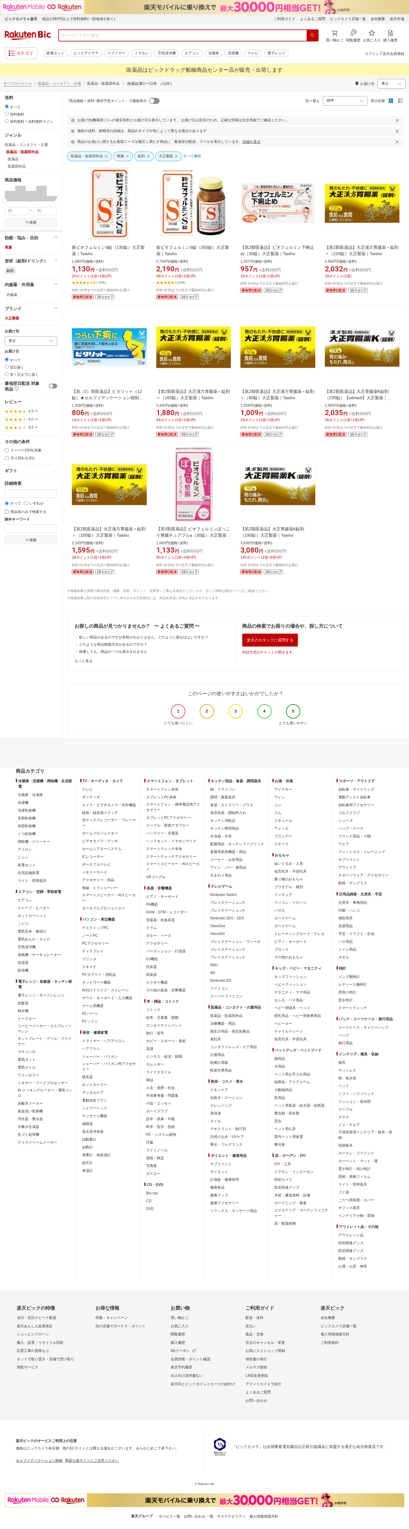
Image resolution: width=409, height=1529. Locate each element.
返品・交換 (254, 1334)
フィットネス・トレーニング (361, 852)
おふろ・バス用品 (288, 1000)
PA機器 (152, 904)
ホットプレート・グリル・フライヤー (45, 1041)
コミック (153, 1010)
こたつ (23, 923)
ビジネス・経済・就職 (164, 1056)
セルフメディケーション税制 (39, 1460)
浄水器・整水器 (30, 1119)
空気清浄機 (167, 53)
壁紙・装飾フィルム (354, 1177)
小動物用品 (283, 1090)
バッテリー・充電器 (162, 833)
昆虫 (277, 1121)
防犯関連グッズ (350, 1243)
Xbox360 (217, 934)
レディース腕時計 (352, 984)
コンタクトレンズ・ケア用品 (233, 1047)
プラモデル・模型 (288, 887)
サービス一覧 (169, 1516)
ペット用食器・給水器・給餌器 (299, 1105)
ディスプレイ (93, 951)
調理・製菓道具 (222, 797)
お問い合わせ (256, 1400)
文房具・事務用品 (352, 902)
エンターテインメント (164, 1025)
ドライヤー (116, 53)
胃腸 (8, 247)
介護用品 (217, 1055)
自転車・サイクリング (356, 789)
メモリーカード (94, 872)
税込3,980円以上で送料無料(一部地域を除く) (78, 19)
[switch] (53, 386)
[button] (10, 193)
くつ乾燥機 (27, 834)
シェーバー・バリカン (100, 1056)
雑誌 (149, 1080)
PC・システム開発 (161, 1134)
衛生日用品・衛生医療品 (230, 1031)
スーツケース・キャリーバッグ (363, 1027)
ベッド (343, 1086)
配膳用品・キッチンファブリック (237, 844)
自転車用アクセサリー (356, 805)
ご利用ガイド (284, 19)
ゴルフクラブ (349, 813)
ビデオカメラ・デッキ (100, 841)
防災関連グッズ (286, 1187)
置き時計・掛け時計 (354, 1169)
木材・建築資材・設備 (292, 1195)
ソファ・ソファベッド (356, 1094)
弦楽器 (151, 967)
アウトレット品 (350, 1235)
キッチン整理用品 (224, 828)
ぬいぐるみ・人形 (288, 863)
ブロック (281, 949)
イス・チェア (349, 1125)
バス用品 (345, 941)
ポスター (153, 1174)
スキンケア (219, 1090)
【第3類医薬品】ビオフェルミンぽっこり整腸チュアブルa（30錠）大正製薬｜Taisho (193, 535)
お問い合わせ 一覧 (198, 1516)
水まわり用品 (221, 875)
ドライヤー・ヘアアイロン (103, 1041)
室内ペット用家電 (288, 1137)
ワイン (279, 797)
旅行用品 (345, 1043)
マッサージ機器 (94, 1116)
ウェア (343, 844)
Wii (212, 973)
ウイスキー (283, 789)
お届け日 (12, 351)
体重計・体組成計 (96, 1155)
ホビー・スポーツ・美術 (166, 1041)
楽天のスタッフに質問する (270, 640)
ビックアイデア (86, 53)
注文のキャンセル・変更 (265, 1343)
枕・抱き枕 (347, 1078)
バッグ (343, 1035)
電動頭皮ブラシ (94, 1100)
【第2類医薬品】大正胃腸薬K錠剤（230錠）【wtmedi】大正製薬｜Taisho (357, 397)
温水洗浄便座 (93, 1131)
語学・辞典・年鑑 (160, 1119)
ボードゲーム (285, 926)
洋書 (149, 1142)
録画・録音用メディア (100, 813)
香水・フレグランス (226, 1144)
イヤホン (141, 53)
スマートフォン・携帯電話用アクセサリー (173, 807)
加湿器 (23, 963)
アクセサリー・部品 (98, 880)
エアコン (192, 53)
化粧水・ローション (226, 1098)
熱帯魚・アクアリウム (292, 1082)
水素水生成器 (28, 1127)
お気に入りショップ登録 (265, 1351)
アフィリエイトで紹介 (263, 1384)
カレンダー (155, 1064)
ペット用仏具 (285, 1129)
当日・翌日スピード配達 (36, 1318)
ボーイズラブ (157, 1111)
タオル (343, 957)
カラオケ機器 (157, 982)
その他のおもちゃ (288, 957)
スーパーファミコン (226, 996)
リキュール (283, 821)
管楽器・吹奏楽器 (160, 920)
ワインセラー (28, 1075)
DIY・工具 (282, 1164)
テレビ (253, 53)
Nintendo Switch (223, 895)
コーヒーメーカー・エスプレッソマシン (45, 1028)
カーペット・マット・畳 (358, 1161)
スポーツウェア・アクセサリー (363, 875)
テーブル (345, 1109)
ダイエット (219, 1172)
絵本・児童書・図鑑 (162, 1017)
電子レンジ (276, 53)
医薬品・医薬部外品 (226, 1016)
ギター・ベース (158, 935)
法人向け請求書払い (187, 1376)
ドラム (151, 928)
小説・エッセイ (158, 1103)
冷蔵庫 (213, 53)
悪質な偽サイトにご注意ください (92, 1460)
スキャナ (89, 967)
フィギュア (283, 895)
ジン (277, 805)
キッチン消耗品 (222, 821)
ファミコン (219, 988)
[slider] (5, 201)
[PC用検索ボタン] (313, 35)
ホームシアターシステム (102, 849)
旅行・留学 (155, 1033)
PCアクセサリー (95, 943)
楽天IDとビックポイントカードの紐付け (203, 1384)
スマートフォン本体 (162, 789)
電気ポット (27, 1059)
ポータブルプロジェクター (103, 908)
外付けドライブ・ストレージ (105, 990)
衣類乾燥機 (27, 818)
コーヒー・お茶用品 (226, 860)
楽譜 (149, 1049)
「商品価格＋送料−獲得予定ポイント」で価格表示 (106, 101)
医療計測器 (219, 1062)
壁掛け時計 (347, 992)
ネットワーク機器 (96, 982)
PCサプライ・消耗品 (99, 975)
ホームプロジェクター (100, 833)
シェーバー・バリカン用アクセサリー (109, 1066)
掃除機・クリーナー (34, 842)
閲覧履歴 (178, 1334)
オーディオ (91, 797)
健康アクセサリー (224, 1203)
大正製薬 (12, 318)
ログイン (372, 54)
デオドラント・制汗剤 (228, 1129)
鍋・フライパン (222, 789)
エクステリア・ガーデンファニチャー (301, 1213)
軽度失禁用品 (221, 1070)
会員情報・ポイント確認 (190, 1359)
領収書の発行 (256, 1359)
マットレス (347, 1070)
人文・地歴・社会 (160, 1088)
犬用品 (279, 1066)
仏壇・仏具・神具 (352, 1266)
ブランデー (283, 836)
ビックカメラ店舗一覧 (348, 19)
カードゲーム (285, 918)
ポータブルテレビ (96, 864)
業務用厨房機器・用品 (228, 852)
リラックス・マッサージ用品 (233, 1211)
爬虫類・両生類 (286, 1113)
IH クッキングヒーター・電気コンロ (45, 1093)
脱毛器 (87, 1077)
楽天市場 (397, 19)
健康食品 (217, 1187)
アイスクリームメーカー (37, 1142)
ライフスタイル (158, 1072)
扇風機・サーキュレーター (39, 955)
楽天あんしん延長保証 (35, 1326)
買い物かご (180, 1318)
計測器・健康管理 (224, 1180)
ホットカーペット (32, 916)
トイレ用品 (347, 949)
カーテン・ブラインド (356, 1153)
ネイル (215, 1121)
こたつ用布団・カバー (356, 1200)
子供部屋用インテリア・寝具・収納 (365, 1135)
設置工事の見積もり (33, 1351)
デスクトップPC (95, 928)
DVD (150, 1209)
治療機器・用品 (222, 1023)
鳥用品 (279, 1098)
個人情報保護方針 (335, 1334)
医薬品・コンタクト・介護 (59, 83)
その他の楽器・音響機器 (166, 990)
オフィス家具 (349, 1208)
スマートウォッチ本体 (164, 849)
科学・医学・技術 (160, 1127)
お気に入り (180, 1326)
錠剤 (10, 271)
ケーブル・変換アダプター (167, 825)
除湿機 (23, 970)
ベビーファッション (290, 984)
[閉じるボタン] (398, 120)
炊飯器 (23, 1003)
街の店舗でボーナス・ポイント (121, 1326)
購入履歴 (178, 1343)
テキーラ (281, 844)
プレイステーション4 (227, 910)
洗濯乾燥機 (27, 810)
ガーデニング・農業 (290, 1203)
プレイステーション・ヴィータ (235, 941)
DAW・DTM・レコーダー (166, 912)
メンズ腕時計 (349, 977)
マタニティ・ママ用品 (292, 992)
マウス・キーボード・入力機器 (107, 998)
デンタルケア (93, 1092)
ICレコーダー (93, 857)
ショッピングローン (33, 1334)
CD (149, 1201)
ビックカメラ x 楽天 (21, 19)
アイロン (25, 849)
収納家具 (345, 1145)
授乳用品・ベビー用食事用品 (297, 1016)
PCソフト (90, 1021)
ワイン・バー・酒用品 (228, 867)
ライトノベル (157, 1150)
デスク (343, 1117)
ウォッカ (281, 828)
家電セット (55, 53)
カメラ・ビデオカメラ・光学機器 (109, 805)
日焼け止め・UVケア (227, 1137)
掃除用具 (345, 918)
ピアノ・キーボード (162, 896)
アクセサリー (157, 943)
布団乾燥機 (27, 826)
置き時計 (345, 1000)
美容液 (215, 1113)
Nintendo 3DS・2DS (227, 918)
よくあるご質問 (312, 19)
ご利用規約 (330, 1343)
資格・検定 (155, 1158)
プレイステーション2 (227, 957)
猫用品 (279, 1059)
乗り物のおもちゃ (288, 879)
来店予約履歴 (181, 1367)
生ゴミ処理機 (28, 1134)
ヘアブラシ (91, 1049)
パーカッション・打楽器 (166, 951)
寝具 (342, 1062)
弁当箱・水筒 (221, 836)
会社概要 (378, 19)
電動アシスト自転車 (354, 797)
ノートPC (90, 935)
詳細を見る (251, 142)
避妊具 (215, 1039)
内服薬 (12, 295)
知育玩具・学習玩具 (290, 871)
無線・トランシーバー (100, 888)
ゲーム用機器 (93, 1006)
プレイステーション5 (227, 902)
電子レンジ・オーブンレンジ (41, 995)
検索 (33, 222)
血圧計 (87, 1163)
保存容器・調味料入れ (228, 813)
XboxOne (217, 926)
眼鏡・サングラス (352, 883)
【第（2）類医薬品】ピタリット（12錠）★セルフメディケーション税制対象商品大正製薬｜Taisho (107, 397)
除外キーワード (17, 519)
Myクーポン (180, 1351)
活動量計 (89, 1139)
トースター (27, 1019)
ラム (277, 813)
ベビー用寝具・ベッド (292, 1008)
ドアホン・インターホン (294, 1172)
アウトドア (347, 867)
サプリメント (221, 1164)
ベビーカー (283, 1023)
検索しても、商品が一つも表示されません (113, 652)
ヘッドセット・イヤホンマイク (171, 841)
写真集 (151, 1166)
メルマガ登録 (256, 1367)
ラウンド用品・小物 (354, 836)
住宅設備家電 (28, 873)
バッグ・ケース (350, 828)
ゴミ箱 (343, 1192)
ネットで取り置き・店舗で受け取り (45, 1359)
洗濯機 (233, 53)
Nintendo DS (220, 981)
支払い (251, 1326)
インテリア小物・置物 (356, 1216)
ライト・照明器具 (32, 881)
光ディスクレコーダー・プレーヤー (109, 823)
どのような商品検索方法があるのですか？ (113, 644)
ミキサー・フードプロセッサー (43, 1083)
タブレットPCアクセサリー (168, 818)
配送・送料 (254, 1318)
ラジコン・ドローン (290, 902)
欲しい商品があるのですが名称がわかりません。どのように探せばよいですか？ (143, 637)
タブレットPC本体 (161, 797)
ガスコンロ (27, 1052)
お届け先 (12, 331)
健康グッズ (219, 1195)
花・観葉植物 (285, 1223)
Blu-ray (152, 1193)
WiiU (214, 965)
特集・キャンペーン (112, 1318)
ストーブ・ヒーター (34, 908)
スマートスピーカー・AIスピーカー (109, 898)
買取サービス (27, 1367)
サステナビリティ (231, 1516)
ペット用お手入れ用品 (292, 1074)
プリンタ (89, 959)
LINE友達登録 (257, 1376)
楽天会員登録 (393, 54)
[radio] (7, 106)
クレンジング (221, 1105)
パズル (279, 910)
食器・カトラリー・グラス (231, 805)
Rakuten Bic (28, 35)
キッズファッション (290, 977)
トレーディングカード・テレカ (299, 934)
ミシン (23, 857)
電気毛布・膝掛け (32, 931)
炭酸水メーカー (30, 1103)
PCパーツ (90, 1014)
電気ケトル (27, 1067)
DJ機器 (152, 959)
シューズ (345, 821)
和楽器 (151, 975)
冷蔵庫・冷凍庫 (30, 795)
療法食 (279, 1144)
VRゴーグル (156, 877)
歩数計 (87, 1147)
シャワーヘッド (94, 1108)
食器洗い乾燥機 (30, 1111)
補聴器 (87, 1124)
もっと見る (84, 661)
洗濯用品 (345, 926)
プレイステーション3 (227, 949)
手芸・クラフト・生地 (356, 934)
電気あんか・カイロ (34, 939)
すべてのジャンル (17, 83)
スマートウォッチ (352, 1008)
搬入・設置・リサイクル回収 (40, 1343)
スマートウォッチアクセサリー (171, 857)
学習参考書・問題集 (162, 1095)
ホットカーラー (94, 1085)
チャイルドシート (288, 1031)
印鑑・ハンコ (349, 910)
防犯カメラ (283, 1180)
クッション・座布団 (354, 1101)
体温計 (87, 1171)
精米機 (23, 1011)
